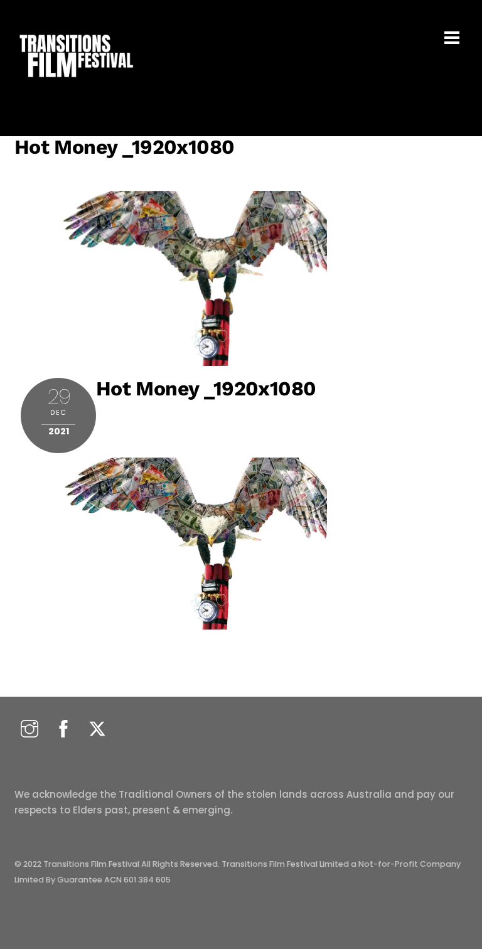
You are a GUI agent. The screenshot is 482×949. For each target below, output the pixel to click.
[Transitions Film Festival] (75, 83)
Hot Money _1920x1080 (124, 147)
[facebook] (63, 729)
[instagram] (29, 729)
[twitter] (97, 729)
